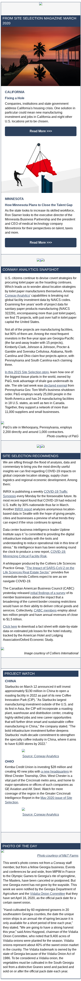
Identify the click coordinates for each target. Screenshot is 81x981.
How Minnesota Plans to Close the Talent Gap (39, 205)
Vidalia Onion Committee (47, 893)
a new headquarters (55, 771)
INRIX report (23, 509)
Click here (10, 626)
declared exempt (55, 385)
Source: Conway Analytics (40, 756)
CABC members (45, 610)
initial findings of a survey (47, 593)
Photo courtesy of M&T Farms (57, 855)
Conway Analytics (17, 295)
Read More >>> (41, 131)
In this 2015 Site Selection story (27, 372)
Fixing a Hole (14, 98)
